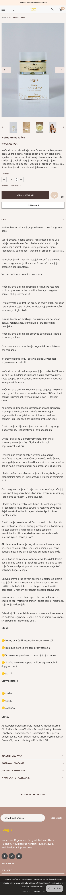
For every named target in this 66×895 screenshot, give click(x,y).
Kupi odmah (33, 205)
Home (4, 17)
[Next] (59, 70)
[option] (33, 70)
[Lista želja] (54, 195)
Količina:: (5, 173)
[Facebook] (5, 856)
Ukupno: (5, 185)
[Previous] (6, 70)
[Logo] (33, 9)
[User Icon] (52, 9)
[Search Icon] (12, 9)
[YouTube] (19, 856)
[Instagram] (12, 856)
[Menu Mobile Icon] (3, 9)
